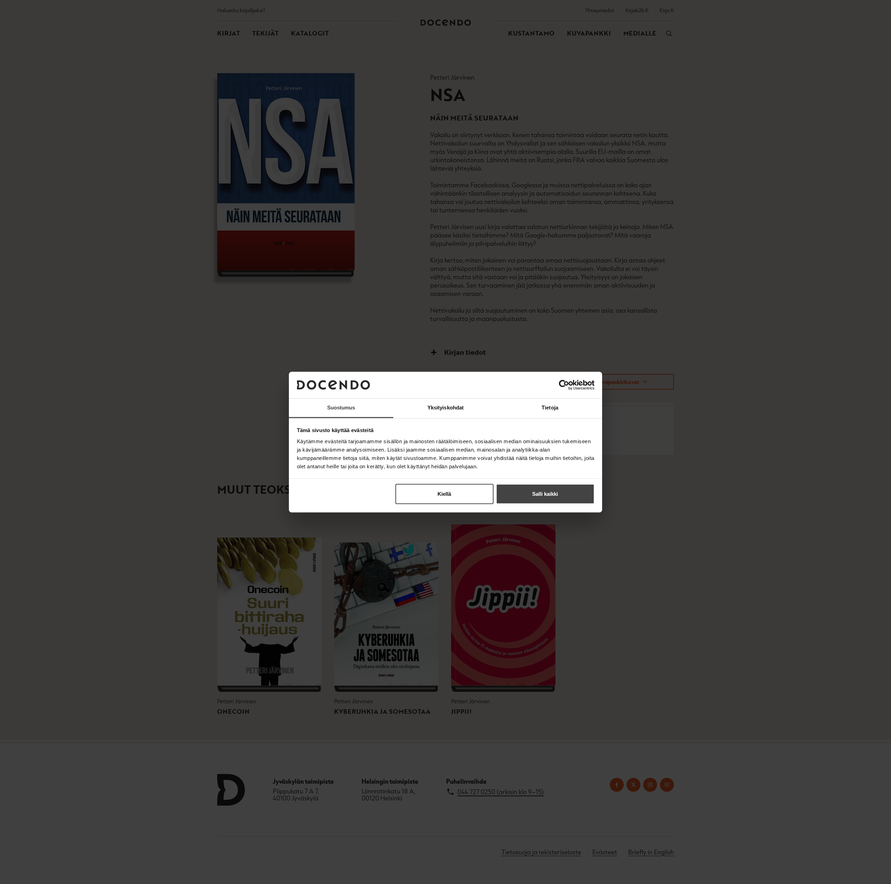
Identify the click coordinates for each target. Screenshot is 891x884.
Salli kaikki (545, 494)
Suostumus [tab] (341, 407)
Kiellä (444, 494)
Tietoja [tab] (550, 407)
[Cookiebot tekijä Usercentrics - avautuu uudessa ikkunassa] (564, 385)
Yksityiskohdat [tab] (445, 407)
